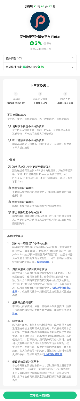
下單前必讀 (38, 85)
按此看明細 (43, 261)
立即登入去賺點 (40, 395)
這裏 (14, 313)
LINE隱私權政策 (53, 354)
